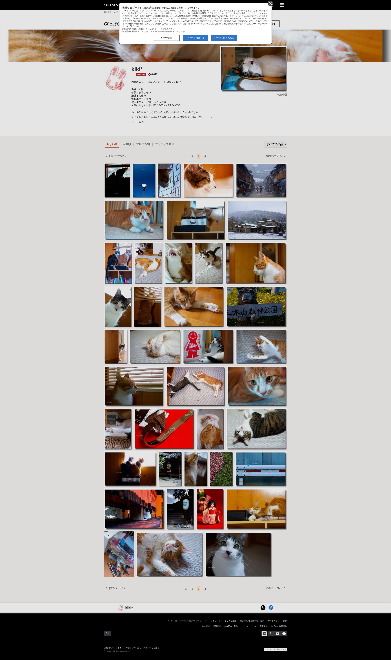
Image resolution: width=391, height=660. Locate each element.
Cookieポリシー (153, 29)
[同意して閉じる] (270, 3)
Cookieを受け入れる (224, 37)
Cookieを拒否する (195, 37)
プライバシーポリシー (162, 31)
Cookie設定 (166, 37)
